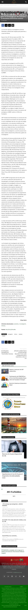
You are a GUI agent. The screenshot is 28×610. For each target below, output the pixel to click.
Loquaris (4, 501)
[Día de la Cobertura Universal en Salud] (5, 384)
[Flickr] (8, 576)
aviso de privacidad (15, 586)
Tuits (23, 12)
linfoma (3, 325)
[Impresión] (12, 25)
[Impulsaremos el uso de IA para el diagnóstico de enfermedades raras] (14, 471)
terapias (3, 335)
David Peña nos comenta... (10, 535)
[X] (6, 25)
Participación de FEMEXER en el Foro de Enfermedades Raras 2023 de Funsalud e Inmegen (17, 378)
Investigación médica (17, 12)
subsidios (16, 324)
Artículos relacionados (8, 363)
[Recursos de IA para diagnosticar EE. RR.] (14, 449)
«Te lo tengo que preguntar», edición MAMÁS (12, 504)
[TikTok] (16, 576)
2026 (3, 373)
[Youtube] (23, 576)
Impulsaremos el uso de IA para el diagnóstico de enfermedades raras (12, 476)
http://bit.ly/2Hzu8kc (11, 329)
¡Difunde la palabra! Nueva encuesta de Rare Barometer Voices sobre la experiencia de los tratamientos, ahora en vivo (20, 354)
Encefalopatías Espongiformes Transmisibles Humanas (7, 352)
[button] (2, 2)
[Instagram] (12, 576)
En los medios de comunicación (10, 5)
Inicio (2, 5)
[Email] (9, 25)
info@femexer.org (17, 572)
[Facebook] (2, 25)
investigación (22, 324)
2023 (3, 379)
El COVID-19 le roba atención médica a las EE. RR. (14, 520)
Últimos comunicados (8, 437)
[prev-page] (2, 390)
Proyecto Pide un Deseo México (10, 394)
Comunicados (4, 386)
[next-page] (5, 390)
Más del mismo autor (8, 365)
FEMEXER (22, 605)
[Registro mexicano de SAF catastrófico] (5, 371)
